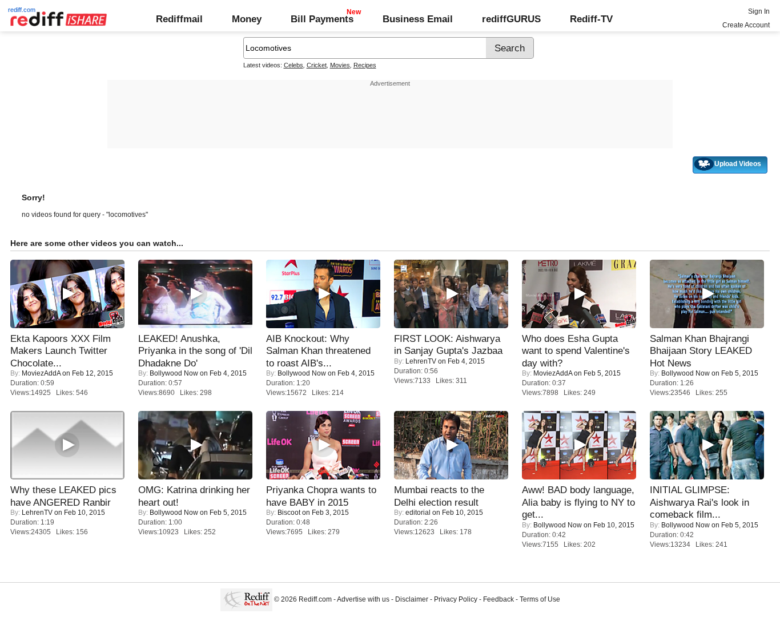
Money (247, 19)
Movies (340, 65)
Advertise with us (363, 599)
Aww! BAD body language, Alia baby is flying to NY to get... (578, 502)
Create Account (746, 25)
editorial (418, 513)
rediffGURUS (511, 19)
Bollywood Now (174, 373)
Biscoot (289, 513)
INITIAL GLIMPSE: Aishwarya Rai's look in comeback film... (699, 502)
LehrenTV (420, 361)
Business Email (418, 19)
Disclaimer (411, 599)
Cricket (317, 65)
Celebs (293, 65)
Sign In (759, 11)
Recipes (364, 65)
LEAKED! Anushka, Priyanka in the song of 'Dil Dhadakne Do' (195, 350)
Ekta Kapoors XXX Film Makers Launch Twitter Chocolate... (60, 350)
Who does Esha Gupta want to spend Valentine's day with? (576, 350)
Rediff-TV (591, 19)
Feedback (498, 599)
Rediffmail (179, 19)
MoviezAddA (41, 373)
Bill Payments (322, 19)
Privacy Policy (455, 599)
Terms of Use (540, 599)
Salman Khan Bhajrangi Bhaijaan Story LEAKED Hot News (701, 350)
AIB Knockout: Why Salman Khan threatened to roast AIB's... (318, 350)
